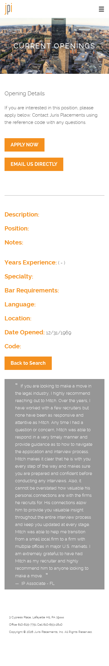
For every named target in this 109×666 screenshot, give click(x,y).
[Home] (8, 8)
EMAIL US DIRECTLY (34, 164)
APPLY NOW (24, 145)
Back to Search (28, 363)
